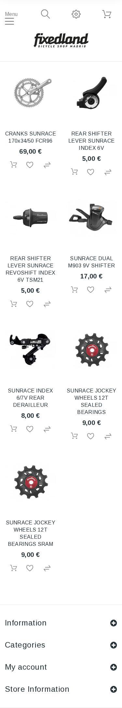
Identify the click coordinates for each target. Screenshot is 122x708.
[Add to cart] (13, 165)
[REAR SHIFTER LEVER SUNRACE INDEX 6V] (91, 93)
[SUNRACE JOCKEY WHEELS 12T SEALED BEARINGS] (91, 350)
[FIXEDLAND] (61, 40)
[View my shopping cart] (106, 14)
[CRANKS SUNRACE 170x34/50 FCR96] (30, 93)
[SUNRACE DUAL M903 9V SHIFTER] (91, 218)
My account (26, 667)
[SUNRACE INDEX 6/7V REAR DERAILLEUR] (30, 350)
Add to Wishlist (30, 165)
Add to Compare (47, 165)
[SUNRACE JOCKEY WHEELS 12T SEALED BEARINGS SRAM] (30, 482)
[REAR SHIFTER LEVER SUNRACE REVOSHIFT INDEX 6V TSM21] (30, 218)
